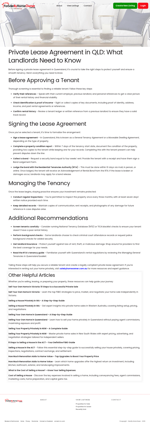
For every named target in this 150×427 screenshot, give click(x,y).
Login (143, 5)
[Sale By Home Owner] (18, 5)
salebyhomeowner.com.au (74, 268)
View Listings (73, 5)
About (59, 5)
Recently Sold (81, 409)
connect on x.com (59, 421)
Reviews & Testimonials (12, 421)
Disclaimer (35, 421)
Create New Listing (125, 5)
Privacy (28, 421)
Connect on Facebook (46, 421)
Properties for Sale (83, 404)
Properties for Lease (83, 406)
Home (22, 421)
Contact (88, 5)
